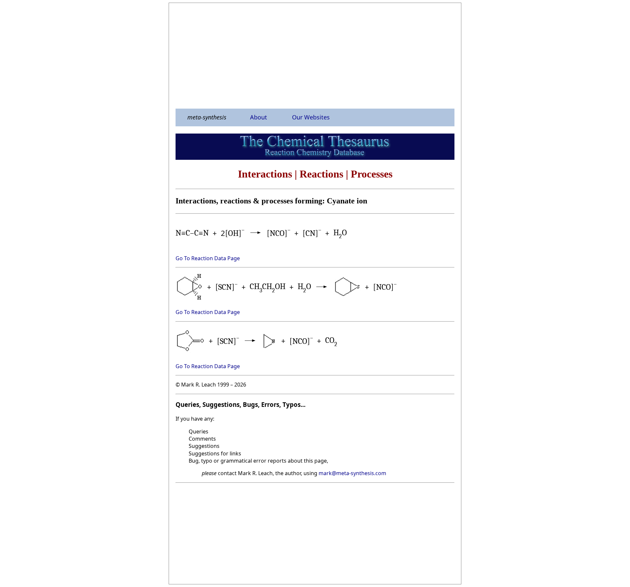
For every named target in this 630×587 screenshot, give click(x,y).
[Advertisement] (315, 55)
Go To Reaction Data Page (208, 258)
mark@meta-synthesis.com (352, 473)
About (258, 117)
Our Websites (311, 117)
